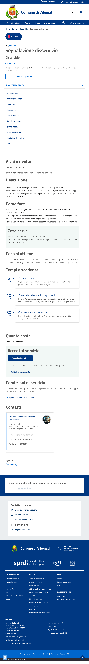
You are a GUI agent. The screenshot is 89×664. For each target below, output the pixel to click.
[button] (72, 2)
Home (7, 29)
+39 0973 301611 (11, 633)
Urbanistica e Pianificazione (38, 592)
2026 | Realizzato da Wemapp (15, 659)
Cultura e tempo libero (36, 582)
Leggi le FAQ (51, 626)
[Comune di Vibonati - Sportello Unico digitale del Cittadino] (12, 12)
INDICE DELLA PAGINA (15, 85)
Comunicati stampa (64, 582)
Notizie (59, 578)
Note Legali (36, 654)
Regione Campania (48, 1)
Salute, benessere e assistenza (39, 612)
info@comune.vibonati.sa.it (14, 640)
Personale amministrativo (14, 595)
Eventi (59, 585)
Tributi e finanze (34, 606)
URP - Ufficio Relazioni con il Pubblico (18, 643)
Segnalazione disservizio (55, 629)
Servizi (14, 29)
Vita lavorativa (34, 585)
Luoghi (7, 599)
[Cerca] (81, 12)
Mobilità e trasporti (35, 599)
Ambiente (32, 609)
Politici (7, 592)
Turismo (32, 595)
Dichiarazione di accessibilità (57, 633)
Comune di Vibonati (37, 12)
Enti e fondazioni (11, 589)
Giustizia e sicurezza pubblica (39, 602)
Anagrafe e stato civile (36, 579)
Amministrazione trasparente (67, 599)
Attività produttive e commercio (40, 589)
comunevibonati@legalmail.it (15, 636)
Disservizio (24, 29)
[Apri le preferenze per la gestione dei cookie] (5, 658)
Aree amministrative (12, 578)
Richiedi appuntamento (20, 371)
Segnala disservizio (20, 358)
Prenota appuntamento (55, 623)
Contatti (8, 619)
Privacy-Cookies (25, 654)
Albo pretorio (61, 596)
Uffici (7, 585)
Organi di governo (11, 582)
